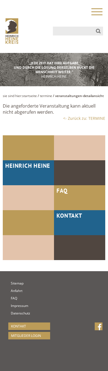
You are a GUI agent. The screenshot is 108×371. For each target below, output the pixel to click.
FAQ (13, 298)
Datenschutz (13, 313)
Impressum (13, 305)
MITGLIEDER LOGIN (26, 335)
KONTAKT (18, 326)
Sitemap (13, 283)
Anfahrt (13, 290)
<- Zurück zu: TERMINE (84, 118)
